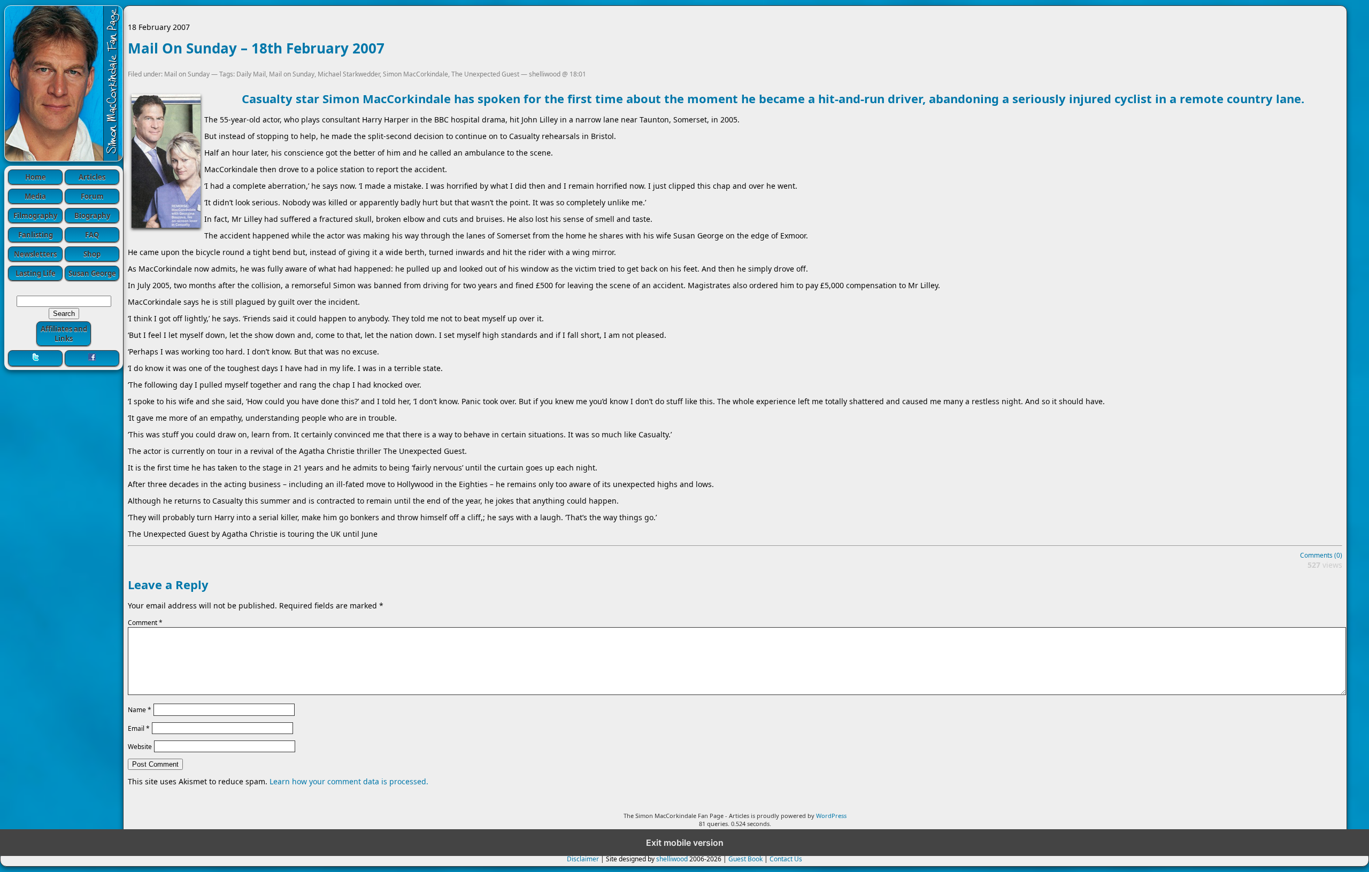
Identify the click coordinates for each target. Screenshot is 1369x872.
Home (35, 177)
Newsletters (35, 254)
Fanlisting (35, 235)
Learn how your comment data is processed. (349, 781)
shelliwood (672, 858)
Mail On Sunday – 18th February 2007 (256, 48)
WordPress (831, 816)
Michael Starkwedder (349, 74)
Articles (92, 177)
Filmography (35, 215)
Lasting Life (36, 273)
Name (139, 709)
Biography (92, 215)
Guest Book (745, 858)
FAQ (92, 235)
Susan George (92, 273)
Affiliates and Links (64, 333)
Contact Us (786, 858)
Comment (145, 622)
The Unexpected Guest (485, 74)
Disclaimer (583, 858)
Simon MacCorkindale (415, 74)
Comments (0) (1321, 555)
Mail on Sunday (187, 74)
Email (139, 727)
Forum (92, 196)
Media (35, 196)
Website (140, 746)
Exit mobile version (685, 842)
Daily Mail (251, 74)
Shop (92, 254)
